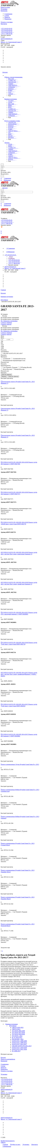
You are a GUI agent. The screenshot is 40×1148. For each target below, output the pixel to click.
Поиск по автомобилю (8, 1059)
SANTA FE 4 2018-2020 (19, 1047)
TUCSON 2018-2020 (18, 1034)
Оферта (3, 1142)
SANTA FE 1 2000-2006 (19, 1041)
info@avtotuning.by (7, 38)
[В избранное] (1, 401)
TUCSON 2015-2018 (18, 1032)
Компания (4, 1061)
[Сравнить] (2, 403)
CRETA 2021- (16, 1029)
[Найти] (2, 176)
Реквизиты (7, 19)
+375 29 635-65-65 (6, 28)
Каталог (3, 1057)
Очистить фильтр (13, 376)
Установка (4, 1074)
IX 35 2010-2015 (17, 1037)
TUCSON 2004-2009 (18, 1031)
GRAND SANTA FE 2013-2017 (22, 1046)
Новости (7, 17)
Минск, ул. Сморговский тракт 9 (11, 42)
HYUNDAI (12, 1026)
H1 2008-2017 (16, 1051)
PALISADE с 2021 (18, 1039)
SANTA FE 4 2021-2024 (19, 1049)
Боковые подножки (11, 1024)
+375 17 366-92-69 (6, 33)
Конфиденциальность (8, 1141)
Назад (11, 256)
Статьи (6, 15)
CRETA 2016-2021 (18, 1027)
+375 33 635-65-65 (6, 32)
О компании (8, 14)
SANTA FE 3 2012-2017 (19, 1044)
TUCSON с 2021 (17, 1036)
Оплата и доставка (7, 1071)
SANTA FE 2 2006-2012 (19, 1042)
